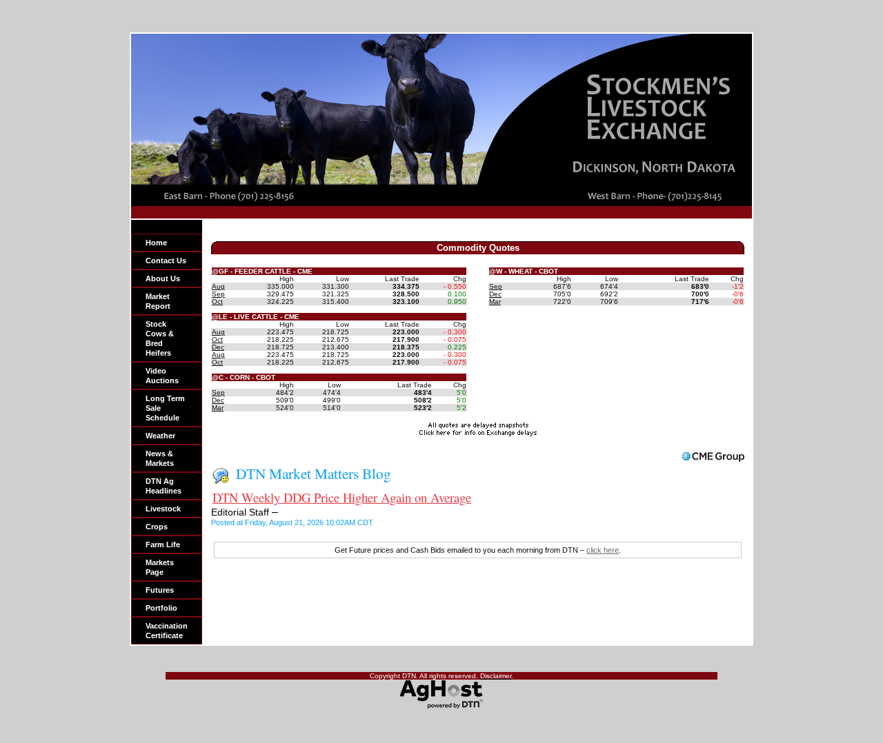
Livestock (163, 509)
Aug (218, 286)
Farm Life (163, 544)
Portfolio (161, 608)
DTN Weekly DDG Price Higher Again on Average (341, 497)
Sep (218, 294)
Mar (218, 407)
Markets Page (160, 567)
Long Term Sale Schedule (165, 408)
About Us (163, 278)
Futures (160, 590)
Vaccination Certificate (167, 631)
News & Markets (160, 458)
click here (602, 550)
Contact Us (166, 260)
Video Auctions (162, 376)
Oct (217, 301)
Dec (218, 347)
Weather (160, 435)
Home (156, 242)
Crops (157, 526)
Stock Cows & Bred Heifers (160, 338)
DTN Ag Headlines (163, 486)
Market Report (158, 301)
